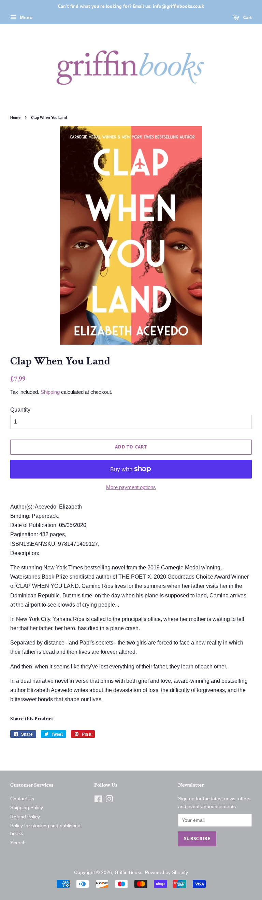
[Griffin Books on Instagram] (109, 800)
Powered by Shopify (166, 872)
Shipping (50, 392)
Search (18, 842)
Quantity (20, 410)
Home (15, 117)
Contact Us (22, 798)
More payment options (131, 487)
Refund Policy (25, 816)
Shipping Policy (26, 807)
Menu (25, 17)
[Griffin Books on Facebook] (98, 800)
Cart (247, 17)
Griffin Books (128, 872)
